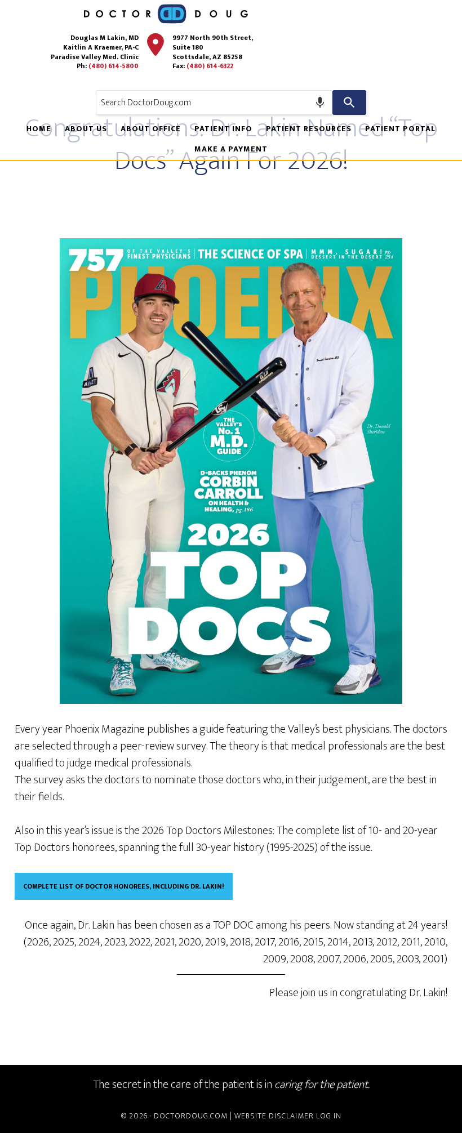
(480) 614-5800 (113, 66)
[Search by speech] (320, 102)
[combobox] (214, 102)
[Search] (349, 102)
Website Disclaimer (274, 1115)
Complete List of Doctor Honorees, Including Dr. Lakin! (123, 886)
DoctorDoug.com (191, 1115)
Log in (328, 1115)
